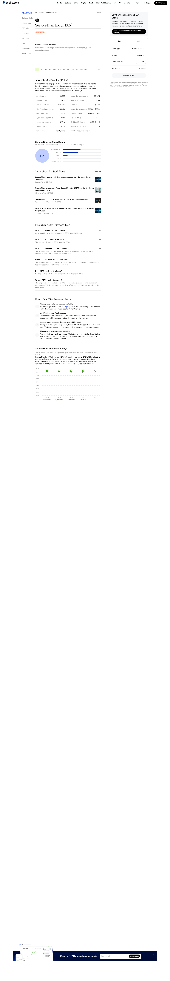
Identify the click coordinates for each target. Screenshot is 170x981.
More (138, 3)
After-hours (26, 54)
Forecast (25, 33)
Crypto (83, 3)
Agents (127, 3)
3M (50, 69)
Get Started (160, 3)
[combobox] (138, 48)
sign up (67, 307)
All (77, 69)
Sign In (148, 3)
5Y (68, 69)
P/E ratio (25, 28)
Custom (83, 69)
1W (41, 69)
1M (46, 69)
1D (37, 69)
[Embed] (99, 69)
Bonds (91, 3)
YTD (59, 69)
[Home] (11, 2)
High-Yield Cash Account (106, 3)
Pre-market (26, 49)
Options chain (27, 18)
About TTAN (27, 13)
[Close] (153, 954)
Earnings (25, 38)
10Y (72, 69)
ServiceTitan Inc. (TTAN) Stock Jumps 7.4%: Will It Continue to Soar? (62, 199)
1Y (64, 69)
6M (54, 69)
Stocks (59, 3)
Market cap (26, 23)
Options (68, 3)
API (120, 3)
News (24, 44)
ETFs (76, 3)
